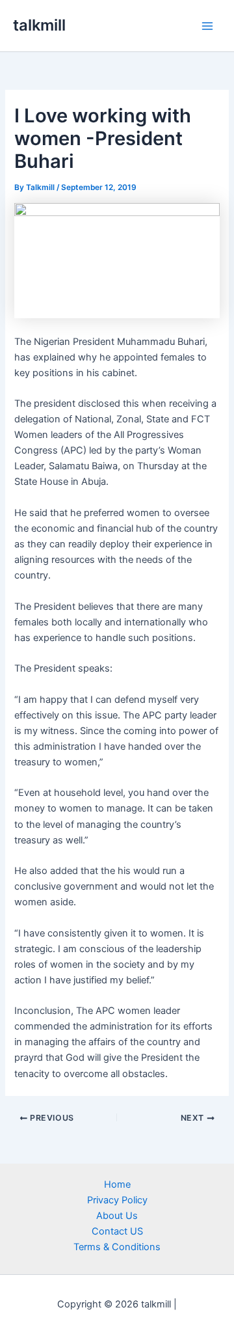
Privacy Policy (117, 1200)
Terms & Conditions (117, 1247)
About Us (117, 1216)
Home (117, 1184)
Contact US (117, 1231)
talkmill (39, 25)
